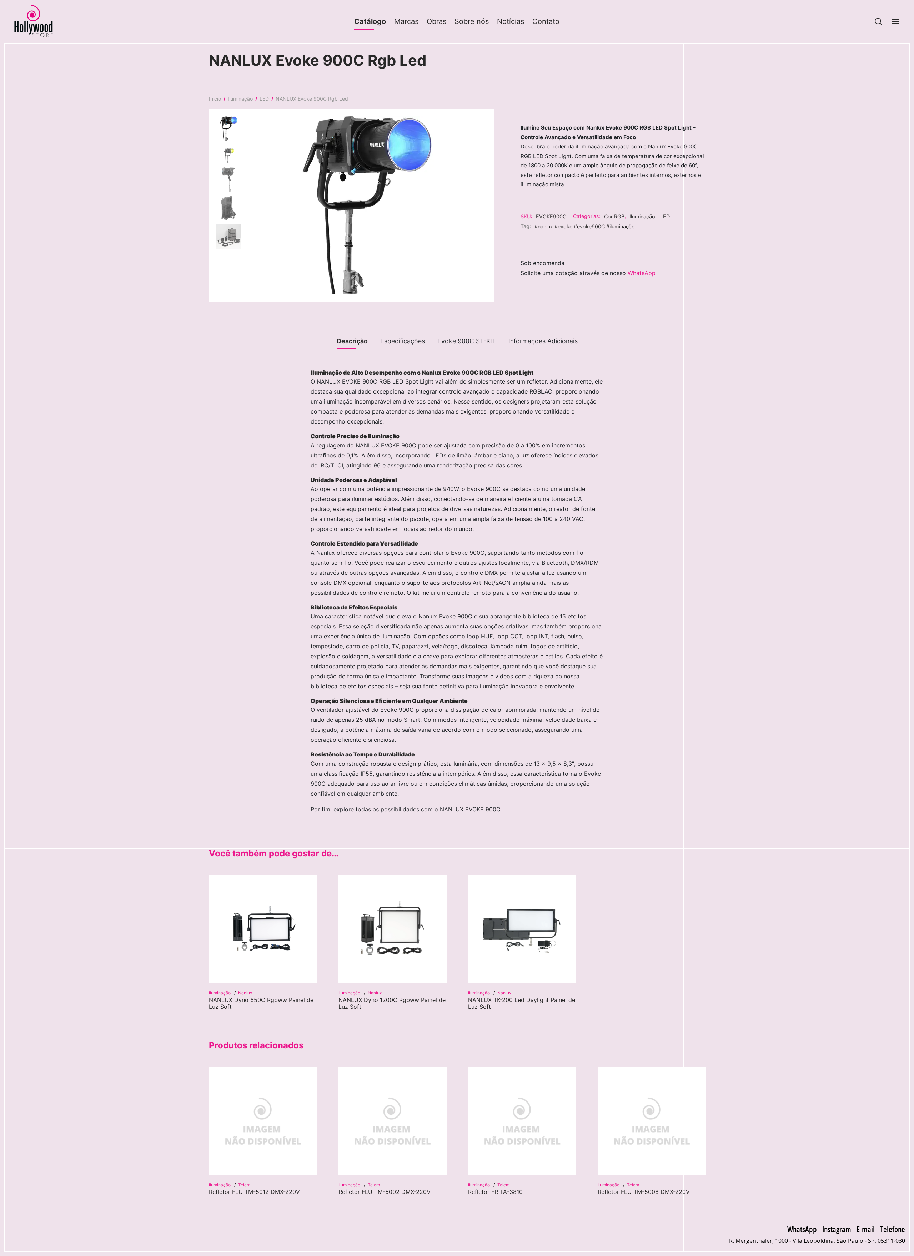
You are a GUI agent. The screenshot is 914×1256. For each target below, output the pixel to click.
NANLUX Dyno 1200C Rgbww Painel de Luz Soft (392, 1003)
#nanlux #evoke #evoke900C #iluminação (584, 226)
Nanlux (245, 993)
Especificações (402, 341)
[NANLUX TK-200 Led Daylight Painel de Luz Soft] (522, 929)
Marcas (406, 21)
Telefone (892, 1229)
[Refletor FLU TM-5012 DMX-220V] (263, 1121)
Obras (436, 21)
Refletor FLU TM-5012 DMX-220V (254, 1191)
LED (264, 99)
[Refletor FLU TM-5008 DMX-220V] (652, 1121)
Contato (545, 21)
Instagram (836, 1229)
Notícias (510, 21)
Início (215, 99)
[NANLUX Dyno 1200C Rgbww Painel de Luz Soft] (393, 929)
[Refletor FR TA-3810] (522, 1121)
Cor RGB (614, 216)
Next (484, 205)
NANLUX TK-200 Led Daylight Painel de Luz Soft (521, 1003)
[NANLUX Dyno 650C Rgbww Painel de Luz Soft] (263, 929)
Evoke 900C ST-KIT (466, 341)
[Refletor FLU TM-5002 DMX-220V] (393, 1121)
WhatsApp (642, 273)
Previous (250, 205)
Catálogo (370, 21)
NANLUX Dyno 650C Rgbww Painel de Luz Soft (261, 1003)
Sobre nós (472, 21)
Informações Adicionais (543, 341)
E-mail (866, 1229)
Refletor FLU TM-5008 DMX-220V (644, 1191)
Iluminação (240, 99)
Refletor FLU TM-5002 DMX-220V (384, 1191)
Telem (244, 1184)
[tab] (352, 341)
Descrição (352, 341)
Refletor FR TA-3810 (495, 1191)
